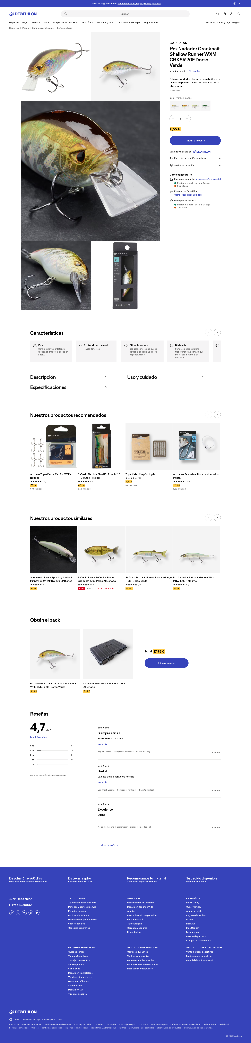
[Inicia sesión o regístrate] (231, 13)
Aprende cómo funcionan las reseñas (48, 775)
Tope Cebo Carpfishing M (140, 474)
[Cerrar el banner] (239, 3)
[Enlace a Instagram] (30, 912)
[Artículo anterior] (208, 332)
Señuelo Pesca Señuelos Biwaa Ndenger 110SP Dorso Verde (149, 579)
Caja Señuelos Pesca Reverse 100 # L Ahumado (105, 685)
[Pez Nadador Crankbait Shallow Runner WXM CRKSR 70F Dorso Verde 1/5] (125, 66)
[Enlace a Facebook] (11, 912)
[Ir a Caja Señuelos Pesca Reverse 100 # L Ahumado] (108, 654)
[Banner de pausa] (234, 3)
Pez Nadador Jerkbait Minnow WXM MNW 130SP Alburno (194, 579)
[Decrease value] (173, 118)
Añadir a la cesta (195, 140)
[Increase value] (187, 118)
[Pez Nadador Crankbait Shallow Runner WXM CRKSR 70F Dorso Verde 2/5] (56, 66)
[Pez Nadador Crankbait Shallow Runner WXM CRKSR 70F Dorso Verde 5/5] (125, 275)
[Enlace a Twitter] (18, 912)
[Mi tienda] (217, 13)
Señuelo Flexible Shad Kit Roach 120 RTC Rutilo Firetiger (99, 476)
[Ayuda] (224, 13)
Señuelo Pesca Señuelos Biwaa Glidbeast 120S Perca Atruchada (97, 579)
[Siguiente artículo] (217, 332)
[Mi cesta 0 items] (238, 13)
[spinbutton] (180, 119)
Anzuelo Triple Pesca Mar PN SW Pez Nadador (51, 476)
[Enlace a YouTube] (24, 912)
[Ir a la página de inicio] (23, 14)
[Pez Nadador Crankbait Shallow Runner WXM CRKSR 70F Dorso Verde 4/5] (56, 275)
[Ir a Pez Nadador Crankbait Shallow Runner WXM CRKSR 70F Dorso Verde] (55, 654)
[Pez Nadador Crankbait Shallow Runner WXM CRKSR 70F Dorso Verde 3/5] (90, 171)
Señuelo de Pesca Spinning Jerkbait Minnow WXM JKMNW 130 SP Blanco (51, 579)
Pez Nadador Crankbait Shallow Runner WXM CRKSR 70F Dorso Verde (53, 685)
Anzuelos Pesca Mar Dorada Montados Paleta (196, 476)
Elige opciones (166, 663)
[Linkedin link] (37, 912)
